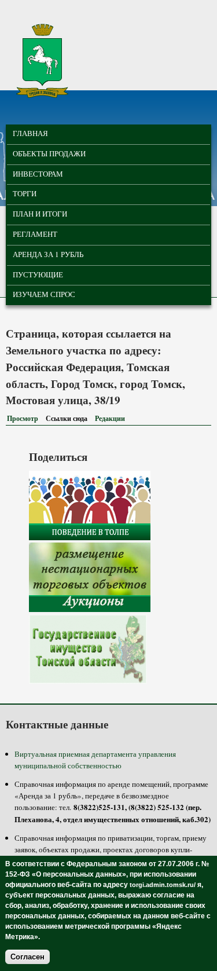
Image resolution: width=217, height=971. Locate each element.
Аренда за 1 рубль (48, 254)
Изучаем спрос (44, 294)
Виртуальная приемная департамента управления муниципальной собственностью (95, 760)
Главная (30, 133)
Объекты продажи (49, 153)
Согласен (27, 956)
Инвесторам (38, 173)
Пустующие (38, 274)
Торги (24, 193)
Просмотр (22, 418)
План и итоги (40, 213)
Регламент (35, 234)
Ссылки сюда (69, 418)
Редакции (110, 418)
